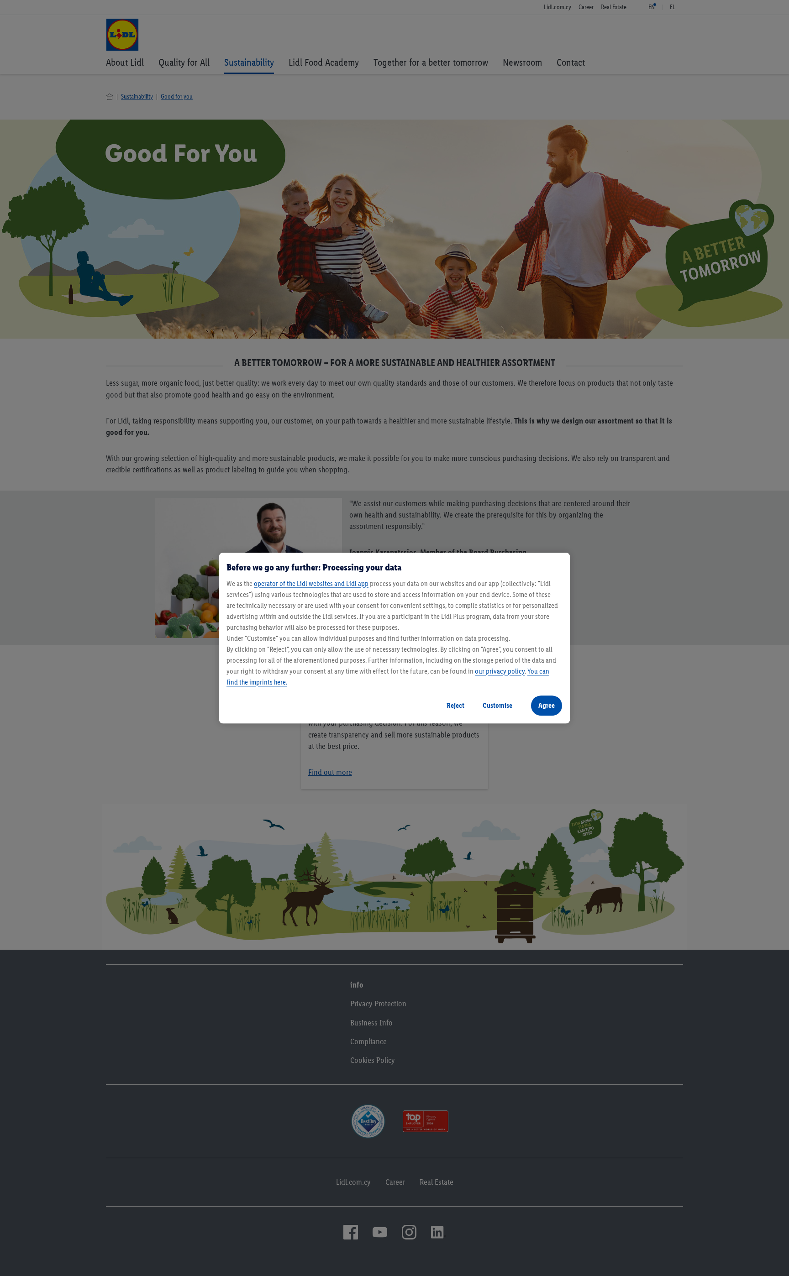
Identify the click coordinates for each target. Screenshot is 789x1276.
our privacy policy (500, 671)
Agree (546, 705)
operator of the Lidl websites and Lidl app (311, 583)
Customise (497, 705)
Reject (455, 705)
